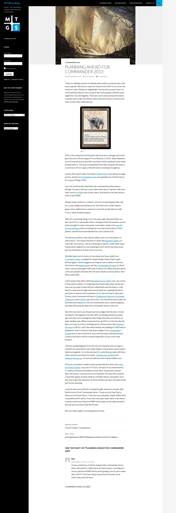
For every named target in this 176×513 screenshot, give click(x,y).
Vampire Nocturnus (73, 358)
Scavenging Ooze (89, 177)
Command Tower (72, 259)
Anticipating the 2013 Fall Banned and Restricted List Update (91, 435)
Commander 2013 (72, 62)
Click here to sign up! (11, 102)
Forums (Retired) (135, 3)
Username (7, 53)
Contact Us (150, 3)
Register (7, 79)
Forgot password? (10, 38)
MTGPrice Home (105, 3)
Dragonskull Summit (105, 296)
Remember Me (11, 68)
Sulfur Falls (111, 281)
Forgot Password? (17, 79)
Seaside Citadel (112, 240)
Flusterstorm (102, 174)
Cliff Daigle (89, 76)
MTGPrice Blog (12, 3)
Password (7, 61)
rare (71, 180)
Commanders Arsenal (106, 265)
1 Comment (102, 76)
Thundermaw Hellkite (105, 355)
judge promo (84, 265)
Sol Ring (79, 192)
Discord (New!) (120, 3)
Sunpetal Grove (98, 281)
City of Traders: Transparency (77, 426)
